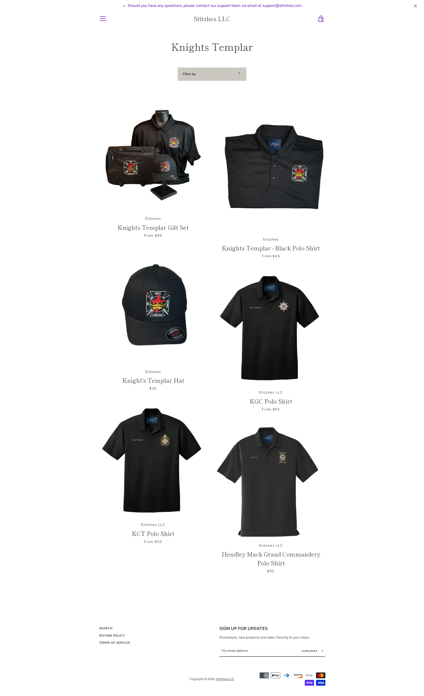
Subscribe (310, 651)
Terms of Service (114, 642)
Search (106, 628)
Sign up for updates (243, 628)
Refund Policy (112, 635)
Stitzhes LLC (212, 18)
